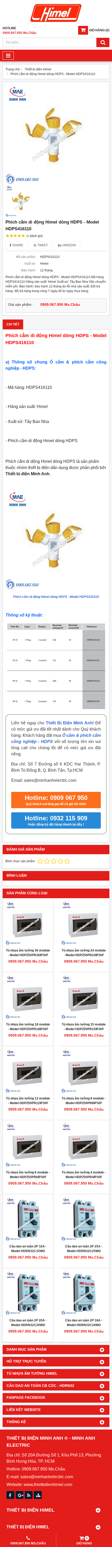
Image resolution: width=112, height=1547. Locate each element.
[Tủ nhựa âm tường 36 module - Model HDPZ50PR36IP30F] (28, 923)
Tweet (42, 245)
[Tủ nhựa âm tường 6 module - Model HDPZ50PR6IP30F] (28, 1145)
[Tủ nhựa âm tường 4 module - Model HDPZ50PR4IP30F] (83, 1145)
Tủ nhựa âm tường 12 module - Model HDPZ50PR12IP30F (28, 1101)
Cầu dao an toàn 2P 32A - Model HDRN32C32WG (28, 1249)
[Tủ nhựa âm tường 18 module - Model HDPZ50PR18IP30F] (28, 997)
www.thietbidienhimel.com (48, 1484)
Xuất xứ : (30, 263)
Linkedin (68, 245)
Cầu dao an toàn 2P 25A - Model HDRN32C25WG (83, 1249)
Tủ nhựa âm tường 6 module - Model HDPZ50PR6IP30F (28, 1175)
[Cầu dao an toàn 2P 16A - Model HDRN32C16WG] (83, 1293)
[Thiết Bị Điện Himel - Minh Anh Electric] (56, 22)
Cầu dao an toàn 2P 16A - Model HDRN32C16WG (83, 1323)
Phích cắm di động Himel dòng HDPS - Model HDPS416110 (56, 597)
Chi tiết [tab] (13, 324)
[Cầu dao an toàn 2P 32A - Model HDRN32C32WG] (28, 1219)
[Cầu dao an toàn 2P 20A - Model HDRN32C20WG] (28, 1293)
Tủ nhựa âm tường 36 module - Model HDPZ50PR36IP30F (28, 953)
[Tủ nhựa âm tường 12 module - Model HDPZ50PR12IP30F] (28, 1071)
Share (17, 245)
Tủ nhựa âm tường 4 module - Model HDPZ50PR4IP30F (84, 1175)
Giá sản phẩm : (21, 305)
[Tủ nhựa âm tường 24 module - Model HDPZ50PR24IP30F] (83, 923)
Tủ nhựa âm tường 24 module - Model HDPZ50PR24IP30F (84, 953)
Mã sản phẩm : (26, 257)
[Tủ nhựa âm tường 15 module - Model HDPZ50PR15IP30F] (83, 997)
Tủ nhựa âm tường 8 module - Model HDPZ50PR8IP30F (84, 1101)
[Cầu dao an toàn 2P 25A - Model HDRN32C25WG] (83, 1219)
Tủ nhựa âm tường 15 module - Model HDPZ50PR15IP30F (84, 1027)
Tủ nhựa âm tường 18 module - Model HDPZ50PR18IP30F (28, 1027)
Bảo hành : (29, 270)
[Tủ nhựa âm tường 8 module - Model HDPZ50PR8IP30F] (83, 1071)
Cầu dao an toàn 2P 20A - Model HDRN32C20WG (28, 1323)
